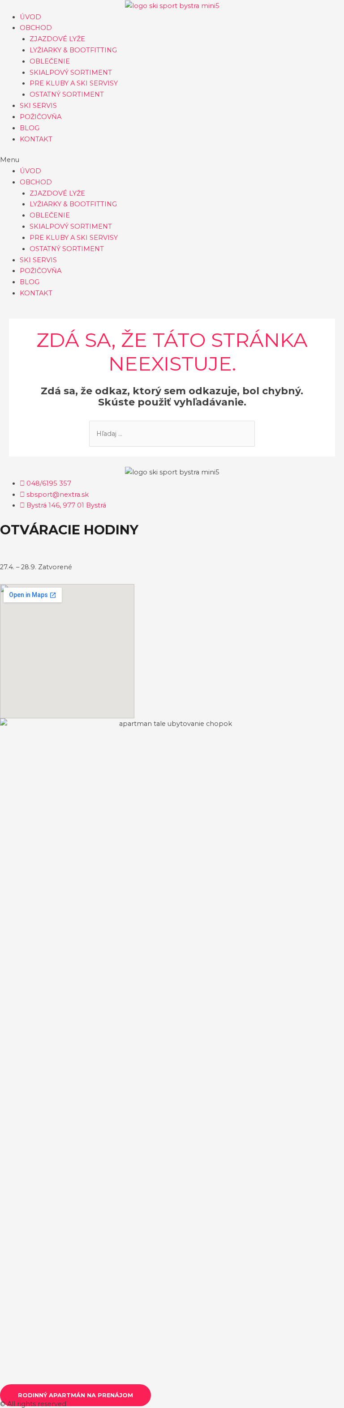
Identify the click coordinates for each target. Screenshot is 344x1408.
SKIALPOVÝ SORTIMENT (71, 72)
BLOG (29, 128)
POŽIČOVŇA (40, 117)
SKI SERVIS (38, 106)
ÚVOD (30, 17)
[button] (172, 160)
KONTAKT (36, 139)
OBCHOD (36, 28)
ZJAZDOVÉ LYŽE (57, 39)
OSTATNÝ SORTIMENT (67, 94)
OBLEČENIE (50, 61)
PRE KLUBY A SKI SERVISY (74, 83)
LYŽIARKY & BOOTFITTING (73, 50)
